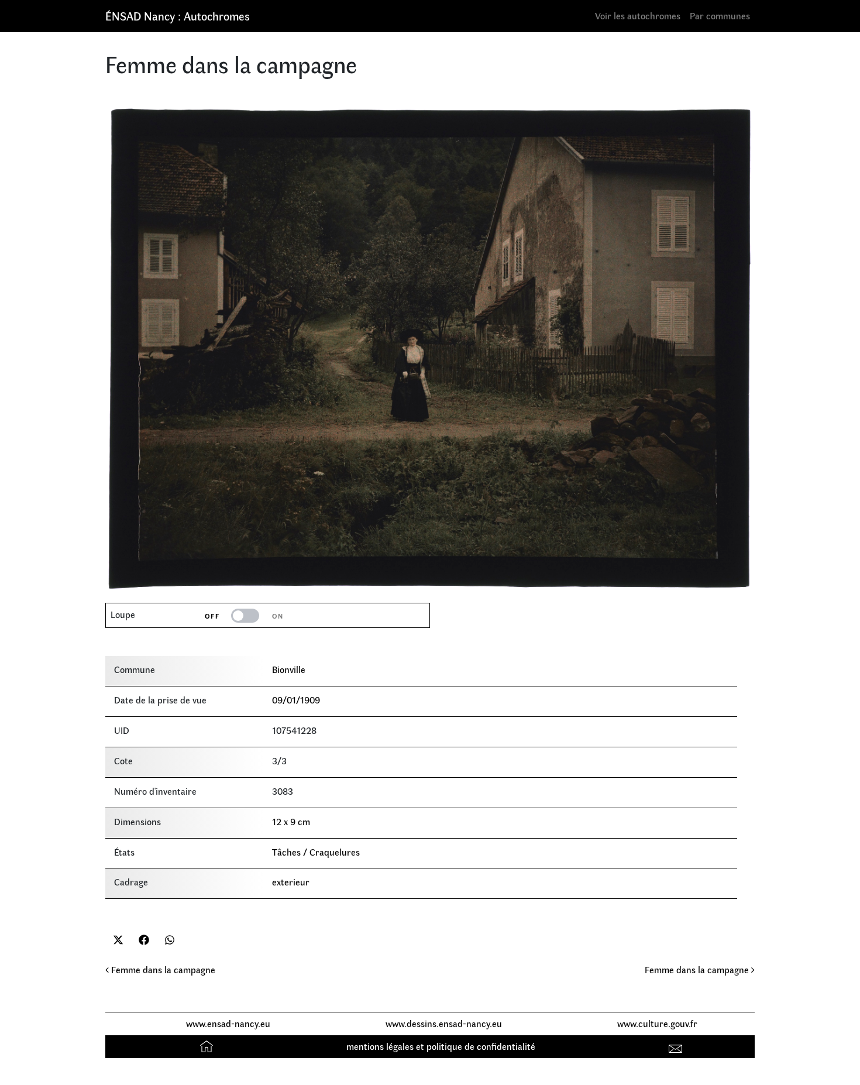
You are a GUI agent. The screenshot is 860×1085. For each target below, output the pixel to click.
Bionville (288, 669)
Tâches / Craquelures (316, 852)
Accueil (208, 1046)
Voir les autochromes (637, 15)
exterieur (290, 881)
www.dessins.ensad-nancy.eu (444, 1023)
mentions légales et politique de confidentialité (440, 1046)
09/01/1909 (296, 699)
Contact (677, 1046)
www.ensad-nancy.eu (228, 1023)
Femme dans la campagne (162, 969)
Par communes (720, 15)
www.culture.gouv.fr (657, 1023)
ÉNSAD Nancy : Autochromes (177, 15)
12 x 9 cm (291, 821)
